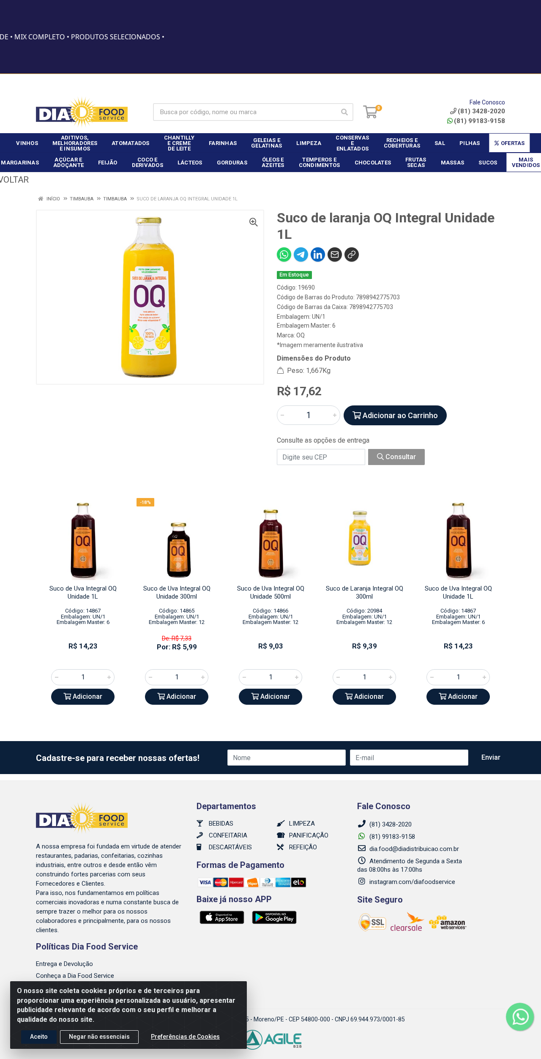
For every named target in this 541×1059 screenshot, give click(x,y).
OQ (300, 335)
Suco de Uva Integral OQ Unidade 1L (83, 592)
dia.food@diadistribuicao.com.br (414, 849)
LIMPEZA (301, 823)
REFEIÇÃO (302, 847)
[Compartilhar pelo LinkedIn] (318, 254)
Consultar (400, 457)
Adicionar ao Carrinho (399, 415)
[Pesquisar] (344, 112)
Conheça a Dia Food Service (75, 976)
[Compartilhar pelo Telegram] (301, 254)
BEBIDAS (220, 823)
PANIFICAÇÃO (307, 835)
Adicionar (86, 696)
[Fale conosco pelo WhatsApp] (519, 1016)
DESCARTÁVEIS (229, 847)
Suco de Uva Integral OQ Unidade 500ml (270, 592)
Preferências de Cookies (185, 1036)
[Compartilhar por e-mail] (335, 254)
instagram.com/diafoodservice (411, 882)
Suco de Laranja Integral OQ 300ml (364, 592)
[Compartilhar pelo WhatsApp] (284, 254)
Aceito (39, 1036)
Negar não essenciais (99, 1036)
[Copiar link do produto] (351, 254)
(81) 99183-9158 (479, 121)
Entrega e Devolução (64, 964)
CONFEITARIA (227, 835)
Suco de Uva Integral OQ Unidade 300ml (176, 592)
